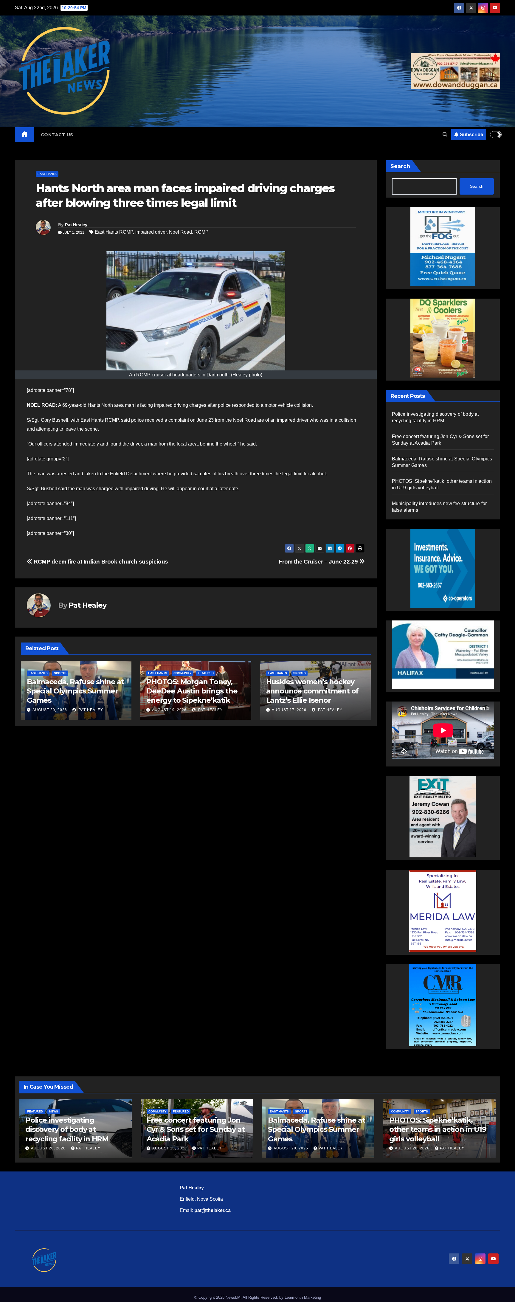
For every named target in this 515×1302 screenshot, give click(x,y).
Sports (179, 673)
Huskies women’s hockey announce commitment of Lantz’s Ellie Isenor (192, 690)
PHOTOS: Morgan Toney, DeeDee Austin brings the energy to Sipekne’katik (72, 690)
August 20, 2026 (289, 710)
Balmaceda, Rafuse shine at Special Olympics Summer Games (314, 690)
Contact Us (57, 134)
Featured (86, 673)
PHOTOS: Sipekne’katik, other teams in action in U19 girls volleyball (437, 1129)
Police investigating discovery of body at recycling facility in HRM (66, 1129)
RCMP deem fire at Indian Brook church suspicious (100, 561)
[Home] (24, 134)
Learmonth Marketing (303, 1297)
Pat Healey (76, 224)
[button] (445, 134)
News (53, 1111)
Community (63, 673)
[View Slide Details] (443, 654)
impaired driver (151, 232)
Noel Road (180, 232)
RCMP (201, 232)
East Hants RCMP (114, 232)
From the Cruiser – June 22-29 (319, 561)
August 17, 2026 (169, 710)
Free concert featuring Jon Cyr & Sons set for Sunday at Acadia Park (195, 1129)
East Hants (47, 174)
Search (400, 166)
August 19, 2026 (49, 710)
